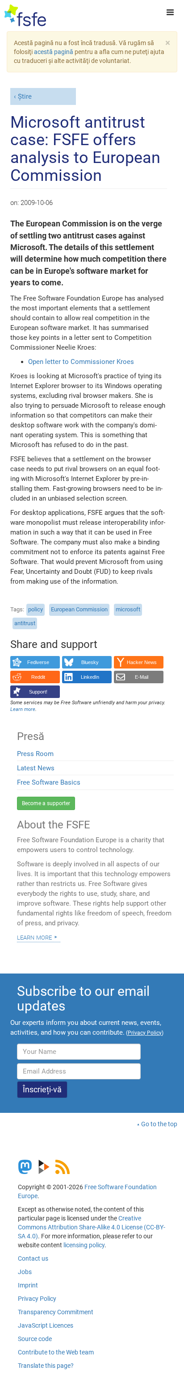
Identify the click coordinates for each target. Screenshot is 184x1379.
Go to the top (159, 1124)
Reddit (38, 677)
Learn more (34, 937)
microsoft (128, 609)
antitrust (24, 623)
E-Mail (141, 677)
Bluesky (90, 662)
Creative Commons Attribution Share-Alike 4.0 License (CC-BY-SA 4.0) (91, 1227)
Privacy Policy (37, 1298)
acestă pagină (53, 51)
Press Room (35, 754)
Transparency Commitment (55, 1312)
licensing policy (84, 1245)
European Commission (79, 609)
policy (35, 609)
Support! (38, 691)
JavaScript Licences (45, 1325)
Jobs (25, 1271)
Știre (25, 96)
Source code (35, 1338)
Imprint (28, 1285)
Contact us (33, 1258)
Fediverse (38, 662)
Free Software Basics (48, 782)
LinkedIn (90, 677)
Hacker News (142, 662)
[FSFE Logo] (25, 15)
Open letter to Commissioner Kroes (81, 362)
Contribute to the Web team (56, 1352)
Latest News (35, 768)
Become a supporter (46, 803)
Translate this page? (46, 1365)
